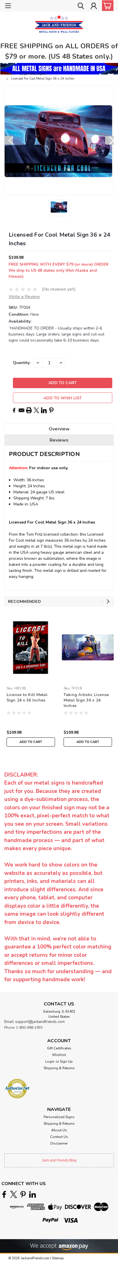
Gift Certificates (59, 1048)
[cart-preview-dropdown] (106, 5)
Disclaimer (59, 1143)
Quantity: (21, 362)
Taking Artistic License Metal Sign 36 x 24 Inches (86, 700)
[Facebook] (14, 410)
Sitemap (58, 1258)
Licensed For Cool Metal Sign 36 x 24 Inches (42, 78)
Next (109, 140)
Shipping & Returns (59, 1068)
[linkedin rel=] (32, 1194)
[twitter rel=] (13, 1194)
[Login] (93, 7)
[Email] (21, 410)
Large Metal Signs (32, 74)
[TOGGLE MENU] (8, 6)
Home (8, 74)
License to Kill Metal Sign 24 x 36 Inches (27, 697)
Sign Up (66, 1061)
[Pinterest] (51, 410)
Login (49, 1061)
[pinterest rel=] (23, 1194)
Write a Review (24, 297)
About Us (59, 1130)
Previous (8, 140)
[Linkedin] (44, 410)
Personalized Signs (59, 1117)
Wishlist (59, 1055)
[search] (80, 7)
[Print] (29, 410)
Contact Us (59, 1136)
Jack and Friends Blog (59, 1160)
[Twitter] (36, 410)
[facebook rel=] (4, 1194)
